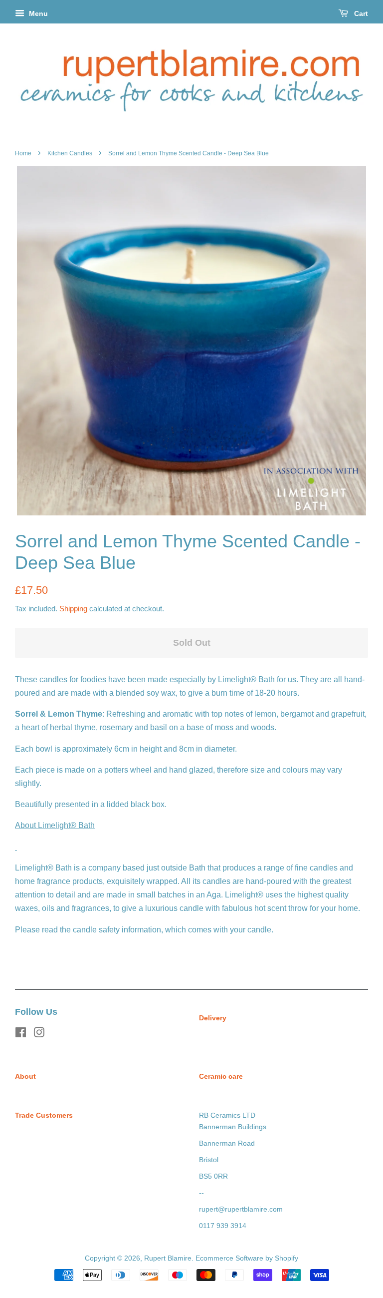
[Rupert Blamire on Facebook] (20, 1034)
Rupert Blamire (168, 1258)
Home (23, 153)
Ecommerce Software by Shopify (246, 1258)
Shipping (73, 608)
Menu (37, 13)
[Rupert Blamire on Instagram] (38, 1034)
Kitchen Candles (69, 153)
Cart (360, 13)
